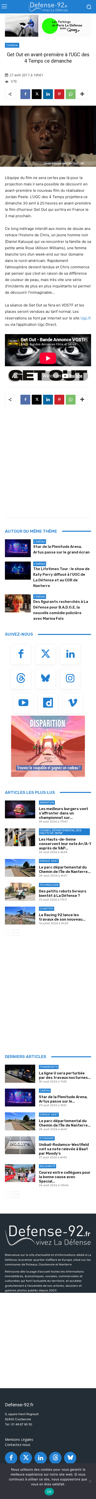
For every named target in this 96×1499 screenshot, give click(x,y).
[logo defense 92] (48, 6)
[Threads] (21, 679)
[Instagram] (70, 679)
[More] (82, 94)
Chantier (46, 908)
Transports (49, 1067)
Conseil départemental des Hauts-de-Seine (60, 832)
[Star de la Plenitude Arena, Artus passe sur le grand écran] (18, 548)
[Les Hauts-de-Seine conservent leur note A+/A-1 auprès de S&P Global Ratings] (20, 837)
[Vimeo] (72, 703)
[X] (37, 94)
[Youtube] (23, 703)
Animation (47, 802)
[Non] (89, 1481)
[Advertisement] (48, 459)
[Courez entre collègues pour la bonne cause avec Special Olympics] (20, 1173)
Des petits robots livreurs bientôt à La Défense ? (62, 893)
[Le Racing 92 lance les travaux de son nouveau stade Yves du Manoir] (20, 916)
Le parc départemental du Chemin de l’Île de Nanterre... (65, 869)
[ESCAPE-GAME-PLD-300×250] (48, 746)
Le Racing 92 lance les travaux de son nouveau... (62, 917)
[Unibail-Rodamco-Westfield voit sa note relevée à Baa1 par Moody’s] (20, 1145)
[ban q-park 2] (48, 26)
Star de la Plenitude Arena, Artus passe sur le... (63, 1099)
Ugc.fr (85, 318)
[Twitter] (45, 654)
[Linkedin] (48, 94)
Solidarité (47, 1166)
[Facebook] (25, 94)
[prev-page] (8, 932)
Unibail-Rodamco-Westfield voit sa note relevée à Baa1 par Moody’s (64, 1149)
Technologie (49, 885)
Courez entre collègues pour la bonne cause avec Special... (65, 1176)
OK (49, 1492)
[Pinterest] (59, 94)
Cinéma (12, 45)
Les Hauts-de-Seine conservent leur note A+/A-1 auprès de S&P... (65, 843)
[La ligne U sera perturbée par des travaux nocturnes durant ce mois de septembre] (20, 1074)
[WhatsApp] (71, 94)
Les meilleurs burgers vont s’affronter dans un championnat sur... (63, 813)
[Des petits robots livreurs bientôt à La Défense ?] (20, 892)
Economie (47, 1138)
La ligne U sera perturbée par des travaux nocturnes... (65, 1075)
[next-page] (16, 932)
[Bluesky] (45, 679)
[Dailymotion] (48, 703)
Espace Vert (49, 861)
